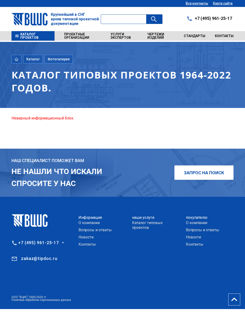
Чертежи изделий (155, 36)
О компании (89, 222)
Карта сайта (223, 3)
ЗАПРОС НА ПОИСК (204, 172)
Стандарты (194, 36)
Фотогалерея (59, 59)
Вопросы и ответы (95, 230)
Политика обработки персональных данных (41, 300)
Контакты (224, 36)
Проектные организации (76, 36)
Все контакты (197, 3)
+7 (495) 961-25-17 (213, 18)
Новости (86, 237)
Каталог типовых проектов (147, 225)
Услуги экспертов (121, 36)
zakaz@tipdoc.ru (39, 258)
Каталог (33, 59)
